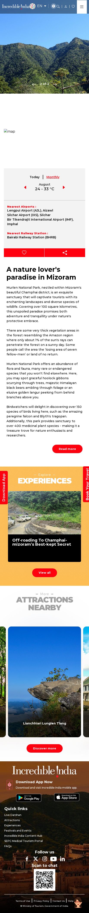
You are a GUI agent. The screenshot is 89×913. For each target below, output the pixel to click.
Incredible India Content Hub (23, 835)
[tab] (34, 177)
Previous (34, 84)
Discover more (44, 748)
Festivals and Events (17, 830)
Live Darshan (12, 815)
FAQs (7, 846)
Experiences (12, 825)
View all (45, 572)
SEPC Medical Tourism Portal (23, 841)
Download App (4, 488)
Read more (67, 449)
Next (55, 84)
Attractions (12, 820)
